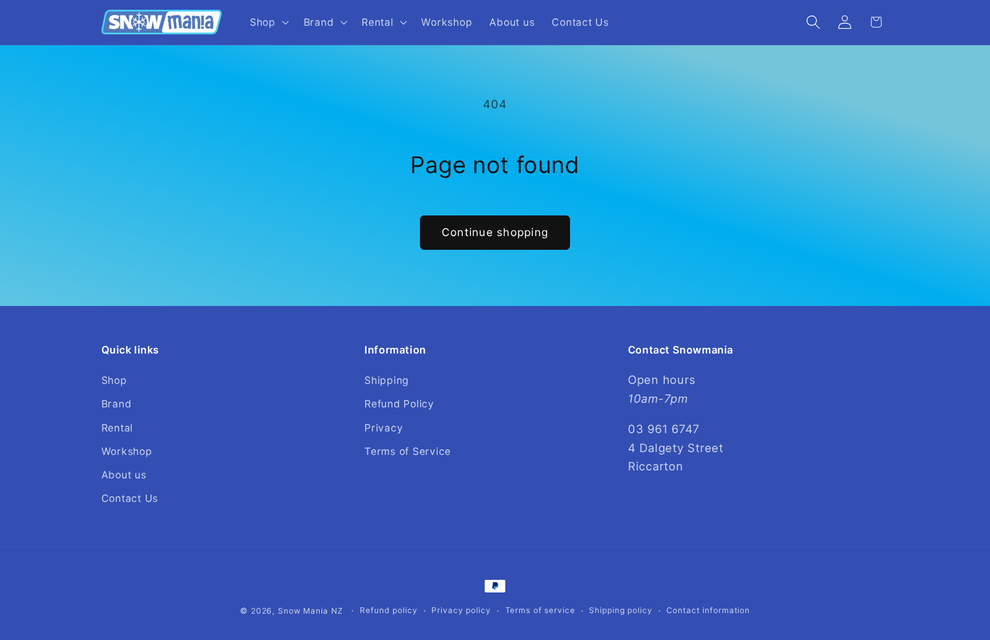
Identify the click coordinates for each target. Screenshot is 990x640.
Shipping (386, 380)
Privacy (383, 428)
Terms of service (540, 610)
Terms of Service (407, 451)
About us (124, 475)
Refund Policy (399, 404)
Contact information (708, 610)
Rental (117, 428)
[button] (268, 22)
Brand (116, 404)
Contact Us (130, 498)
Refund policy (388, 610)
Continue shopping (495, 232)
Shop (114, 380)
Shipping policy (620, 610)
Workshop (126, 451)
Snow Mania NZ (310, 610)
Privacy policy (460, 610)
